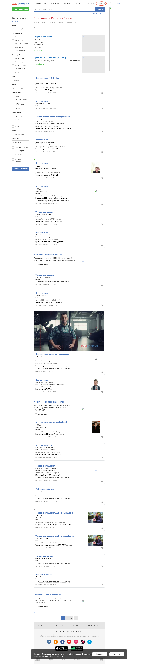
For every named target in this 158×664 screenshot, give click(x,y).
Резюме (67, 3)
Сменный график (21, 65)
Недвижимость (40, 3)
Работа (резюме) (40, 22)
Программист (70, 22)
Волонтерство (20, 50)
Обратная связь (78, 625)
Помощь (65, 625)
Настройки (86, 654)
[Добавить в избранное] (102, 93)
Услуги (78, 3)
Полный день (19, 58)
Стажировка (19, 47)
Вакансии (55, 3)
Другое (102, 3)
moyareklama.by (75, 635)
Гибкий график (20, 69)
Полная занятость (21, 37)
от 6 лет (17, 126)
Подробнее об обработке (54, 656)
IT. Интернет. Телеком (55, 22)
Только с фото (20, 151)
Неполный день (20, 62)
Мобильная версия (94, 625)
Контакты (54, 625)
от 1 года (18, 119)
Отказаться (100, 654)
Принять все (117, 654)
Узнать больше (41, 265)
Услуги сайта (41, 625)
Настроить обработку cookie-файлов (69, 631)
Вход (118, 3)
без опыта (18, 116)
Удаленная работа (21, 147)
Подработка (19, 40)
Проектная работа (21, 44)
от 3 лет (17, 123)
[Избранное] (110, 3)
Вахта (17, 72)
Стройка (90, 3)
